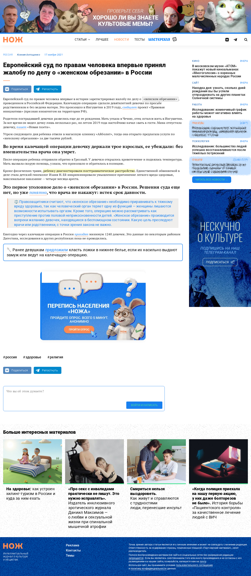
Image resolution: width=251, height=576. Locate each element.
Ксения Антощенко (28, 54)
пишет (21, 127)
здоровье (33, 357)
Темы (70, 555)
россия (8, 54)
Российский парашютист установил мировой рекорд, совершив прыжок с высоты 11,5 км (219, 131)
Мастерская (159, 39)
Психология (200, 141)
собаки (197, 159)
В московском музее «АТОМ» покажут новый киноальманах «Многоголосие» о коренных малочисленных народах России (216, 71)
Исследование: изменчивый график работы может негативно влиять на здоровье (219, 113)
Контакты (73, 550)
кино (195, 61)
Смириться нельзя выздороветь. (156, 498)
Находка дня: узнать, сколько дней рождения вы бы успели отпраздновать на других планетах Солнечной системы (218, 93)
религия (56, 357)
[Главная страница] (13, 40)
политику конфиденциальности (148, 568)
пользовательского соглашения (194, 565)
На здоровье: (30, 494)
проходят (81, 234)
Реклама (72, 545)
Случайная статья (174, 39)
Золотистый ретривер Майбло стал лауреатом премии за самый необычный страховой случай (219, 168)
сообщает (129, 107)
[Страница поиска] (246, 39)
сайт (195, 82)
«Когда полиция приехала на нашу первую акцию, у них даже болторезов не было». (217, 503)
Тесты (139, 39)
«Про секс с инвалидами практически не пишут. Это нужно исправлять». (93, 508)
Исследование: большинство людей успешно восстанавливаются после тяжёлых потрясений (219, 150)
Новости (121, 39)
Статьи (80, 39)
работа (197, 104)
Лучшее (102, 39)
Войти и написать (144, 405)
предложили (56, 249)
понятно (38, 192)
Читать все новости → (211, 179)
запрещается (136, 558)
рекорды (198, 123)
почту (203, 561)
